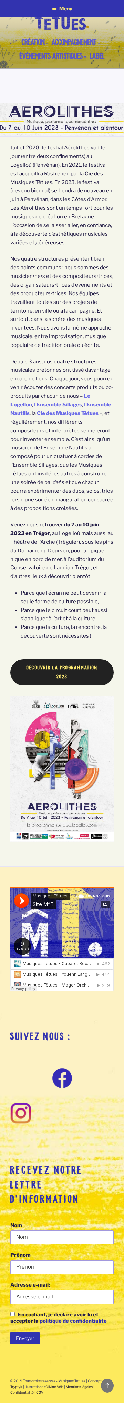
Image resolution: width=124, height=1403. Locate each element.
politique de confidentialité (73, 1321)
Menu (65, 8)
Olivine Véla (54, 1387)
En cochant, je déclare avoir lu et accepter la (58, 1318)
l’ (58, 405)
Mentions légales (79, 1387)
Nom (16, 1225)
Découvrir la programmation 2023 (62, 672)
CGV (39, 1392)
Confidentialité (22, 1392)
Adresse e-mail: (30, 1285)
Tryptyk (16, 1387)
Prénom (20, 1255)
